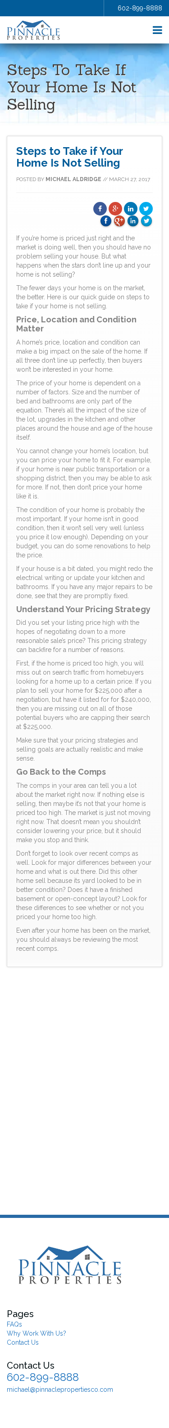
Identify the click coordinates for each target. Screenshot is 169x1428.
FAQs (14, 1324)
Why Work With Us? (36, 1333)
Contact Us (23, 1342)
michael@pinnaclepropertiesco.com (60, 1389)
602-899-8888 (140, 8)
